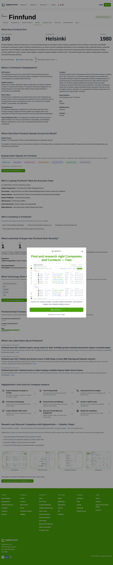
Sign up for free (55, 309)
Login (63, 314)
